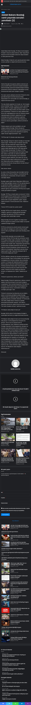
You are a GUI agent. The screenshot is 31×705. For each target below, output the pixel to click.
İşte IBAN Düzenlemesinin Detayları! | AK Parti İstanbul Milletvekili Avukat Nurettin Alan (22, 460)
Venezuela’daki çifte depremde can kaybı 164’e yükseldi (20, 609)
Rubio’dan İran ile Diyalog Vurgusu (20, 602)
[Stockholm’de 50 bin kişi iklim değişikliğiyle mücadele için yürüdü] (8, 422)
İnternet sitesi (4, 503)
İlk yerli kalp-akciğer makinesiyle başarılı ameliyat (21, 444)
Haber (9, 9)
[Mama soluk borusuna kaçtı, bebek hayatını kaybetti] (5, 623)
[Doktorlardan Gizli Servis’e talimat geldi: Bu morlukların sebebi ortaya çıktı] (5, 537)
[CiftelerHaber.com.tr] (15, 4)
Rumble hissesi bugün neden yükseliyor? (12, 548)
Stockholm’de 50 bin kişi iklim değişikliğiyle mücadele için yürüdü (7, 428)
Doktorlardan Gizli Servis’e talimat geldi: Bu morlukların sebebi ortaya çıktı (20, 537)
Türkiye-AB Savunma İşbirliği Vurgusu (11, 627)
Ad (2, 492)
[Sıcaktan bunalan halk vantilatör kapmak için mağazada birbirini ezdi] (8, 453)
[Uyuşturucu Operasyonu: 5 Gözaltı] (5, 616)
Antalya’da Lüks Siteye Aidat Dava (20, 631)
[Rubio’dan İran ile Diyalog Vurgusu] (5, 604)
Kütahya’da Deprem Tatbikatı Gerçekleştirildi (18, 596)
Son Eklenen (15, 520)
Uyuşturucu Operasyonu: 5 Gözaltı (20, 614)
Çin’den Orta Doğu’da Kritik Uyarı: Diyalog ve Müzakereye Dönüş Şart (20, 526)
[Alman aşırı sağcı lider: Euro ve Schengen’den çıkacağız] (23, 422)
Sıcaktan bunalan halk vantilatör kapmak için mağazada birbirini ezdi (7, 459)
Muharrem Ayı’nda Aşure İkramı (9, 77)
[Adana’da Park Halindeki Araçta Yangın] (8, 437)
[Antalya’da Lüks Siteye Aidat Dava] (5, 633)
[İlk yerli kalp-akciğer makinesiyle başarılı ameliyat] (23, 437)
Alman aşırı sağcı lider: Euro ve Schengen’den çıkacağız (22, 428)
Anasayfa (4, 9)
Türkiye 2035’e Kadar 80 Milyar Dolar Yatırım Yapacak (19, 638)
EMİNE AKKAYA (6, 23)
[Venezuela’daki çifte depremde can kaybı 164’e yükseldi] (5, 610)
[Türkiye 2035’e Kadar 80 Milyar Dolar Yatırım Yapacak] (5, 639)
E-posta (3, 497)
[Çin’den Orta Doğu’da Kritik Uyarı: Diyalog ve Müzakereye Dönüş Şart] (5, 71)
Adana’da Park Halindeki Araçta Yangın (7, 443)
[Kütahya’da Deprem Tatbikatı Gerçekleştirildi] (5, 597)
